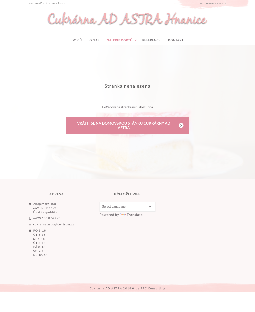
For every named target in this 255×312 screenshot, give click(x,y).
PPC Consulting (153, 288)
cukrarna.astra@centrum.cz (53, 224)
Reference (151, 40)
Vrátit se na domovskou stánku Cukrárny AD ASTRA (123, 125)
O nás (94, 40)
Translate (135, 215)
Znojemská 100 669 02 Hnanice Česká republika (45, 208)
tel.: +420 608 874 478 (213, 3)
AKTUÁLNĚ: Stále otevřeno (47, 3)
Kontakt (176, 40)
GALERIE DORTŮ (120, 40)
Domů (76, 40)
